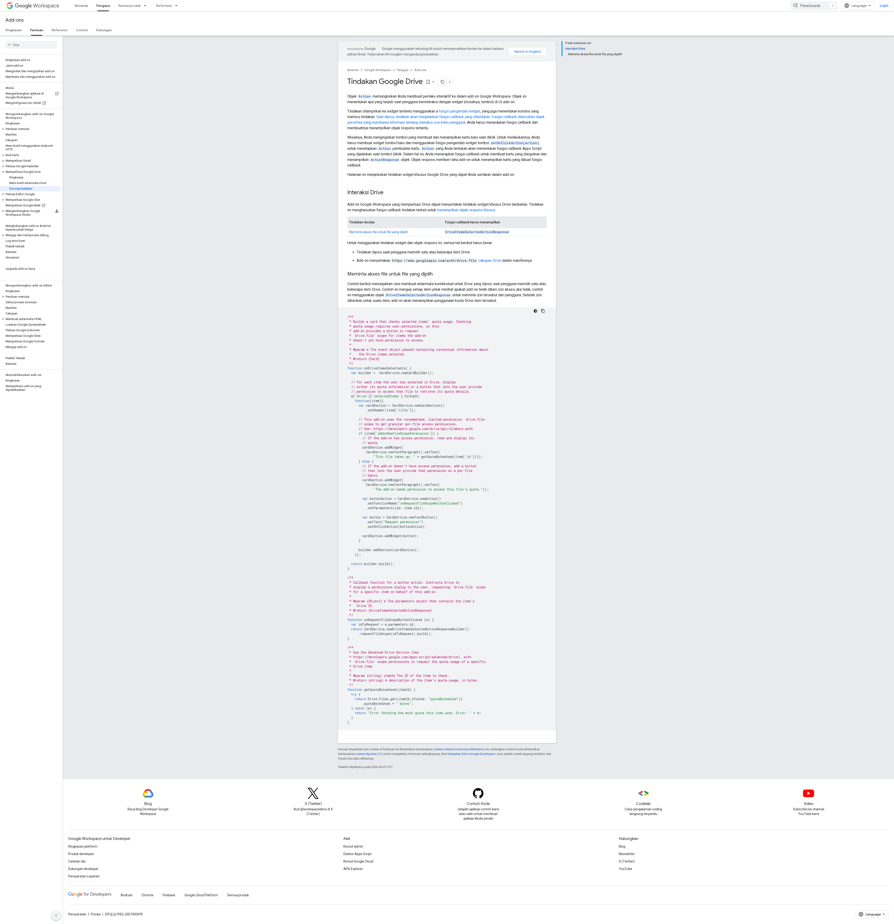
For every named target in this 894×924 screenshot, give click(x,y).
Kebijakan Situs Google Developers (471, 754)
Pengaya (103, 5)
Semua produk (129, 5)
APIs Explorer (353, 869)
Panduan (36, 30)
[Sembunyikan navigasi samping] (56, 915)
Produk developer (81, 854)
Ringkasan (14, 30)
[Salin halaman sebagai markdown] (442, 82)
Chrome (147, 895)
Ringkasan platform (82, 846)
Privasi (96, 914)
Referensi (164, 5)
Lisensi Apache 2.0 (368, 754)
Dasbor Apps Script (357, 854)
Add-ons (15, 20)
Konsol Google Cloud (358, 861)
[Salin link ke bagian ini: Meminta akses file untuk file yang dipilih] (437, 274)
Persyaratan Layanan (84, 876)
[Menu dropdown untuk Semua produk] (146, 5)
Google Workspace (378, 70)
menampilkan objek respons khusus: (466, 210)
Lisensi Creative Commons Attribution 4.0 (461, 749)
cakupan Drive (489, 260)
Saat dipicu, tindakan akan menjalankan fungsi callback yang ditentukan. (433, 117)
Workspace (46, 6)
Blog (622, 846)
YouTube (625, 869)
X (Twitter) (627, 861)
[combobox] (814, 5)
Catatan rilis (77, 861)
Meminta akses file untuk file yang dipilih (378, 232)
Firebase (169, 895)
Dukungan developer (83, 869)
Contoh (82, 30)
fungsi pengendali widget (459, 111)
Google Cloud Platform (201, 895)
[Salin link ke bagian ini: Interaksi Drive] (388, 193)
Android (126, 895)
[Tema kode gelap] (535, 311)
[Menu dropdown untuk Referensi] (177, 5)
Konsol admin (353, 846)
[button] (30, 129)
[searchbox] (31, 45)
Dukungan (104, 30)
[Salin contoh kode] (543, 311)
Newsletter (627, 854)
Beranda (81, 5)
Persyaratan (77, 914)
